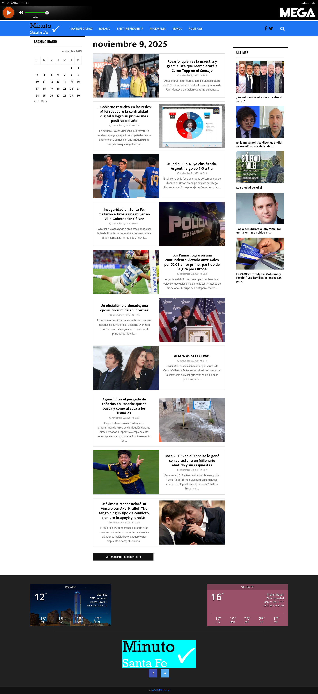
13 (57, 81)
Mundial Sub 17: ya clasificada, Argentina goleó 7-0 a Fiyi (192, 166)
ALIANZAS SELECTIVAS (192, 356)
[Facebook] (266, 28)
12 (51, 81)
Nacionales (158, 28)
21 (64, 88)
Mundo (177, 28)
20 (57, 88)
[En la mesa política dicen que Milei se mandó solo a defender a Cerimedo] (260, 122)
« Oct (37, 101)
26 (51, 95)
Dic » (44, 101)
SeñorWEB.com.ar (160, 690)
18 (44, 88)
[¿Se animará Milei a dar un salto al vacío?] (260, 77)
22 (71, 88)
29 (71, 95)
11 (44, 81)
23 (78, 88)
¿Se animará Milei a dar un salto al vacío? (259, 99)
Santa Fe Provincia (130, 28)
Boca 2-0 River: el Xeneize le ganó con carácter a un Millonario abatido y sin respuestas (192, 460)
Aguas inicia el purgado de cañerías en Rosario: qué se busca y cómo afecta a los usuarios (124, 406)
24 (37, 95)
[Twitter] (272, 28)
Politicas (195, 28)
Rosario (104, 28)
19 (51, 88)
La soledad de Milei (249, 187)
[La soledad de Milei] (260, 167)
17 (37, 88)
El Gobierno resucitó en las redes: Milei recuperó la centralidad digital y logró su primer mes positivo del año (124, 114)
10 (37, 81)
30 (78, 95)
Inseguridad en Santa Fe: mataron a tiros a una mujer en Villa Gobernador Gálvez (124, 214)
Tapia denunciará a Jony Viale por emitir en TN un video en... (258, 231)
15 (71, 81)
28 (64, 95)
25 (44, 95)
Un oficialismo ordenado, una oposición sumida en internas (124, 308)
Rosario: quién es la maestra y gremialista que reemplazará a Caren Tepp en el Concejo (192, 66)
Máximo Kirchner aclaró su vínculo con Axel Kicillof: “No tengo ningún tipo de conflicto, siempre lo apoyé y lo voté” (124, 511)
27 (57, 95)
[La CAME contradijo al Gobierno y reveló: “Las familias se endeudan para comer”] (260, 253)
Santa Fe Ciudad (81, 28)
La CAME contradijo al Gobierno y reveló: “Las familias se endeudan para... (259, 278)
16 (78, 81)
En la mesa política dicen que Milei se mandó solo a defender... (259, 144)
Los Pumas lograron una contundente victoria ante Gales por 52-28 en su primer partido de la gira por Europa (192, 262)
